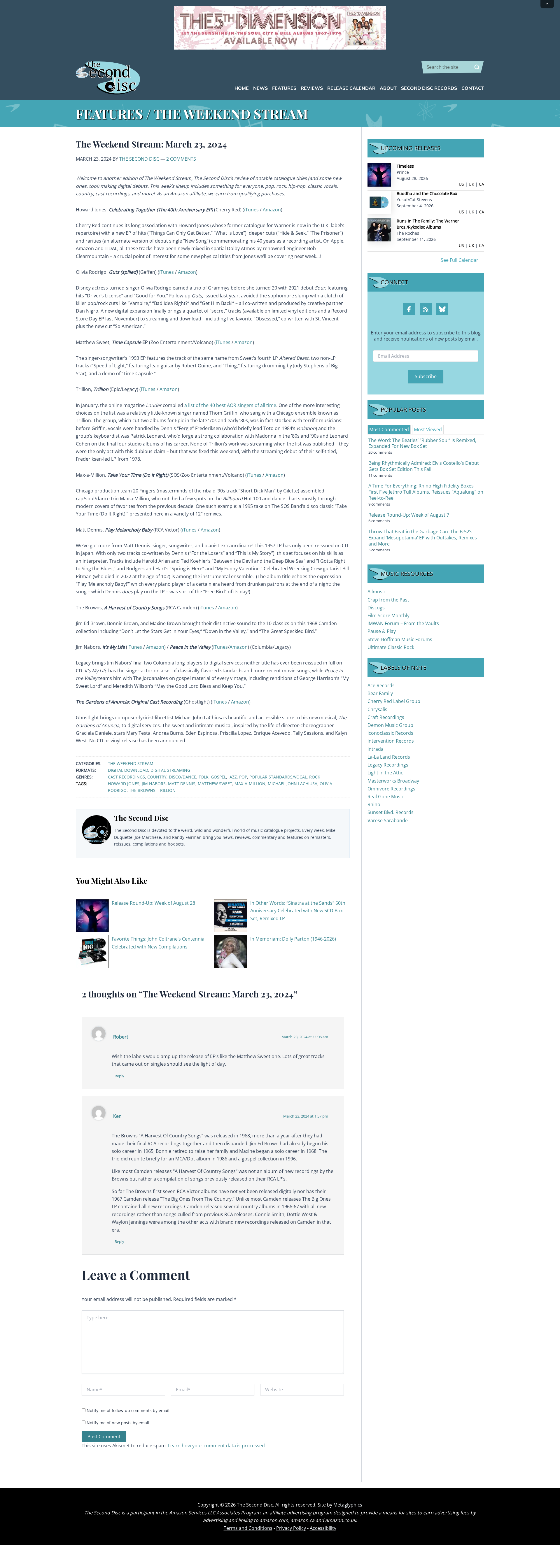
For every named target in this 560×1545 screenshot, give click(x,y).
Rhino (374, 804)
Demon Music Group (390, 725)
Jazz (232, 777)
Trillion (167, 790)
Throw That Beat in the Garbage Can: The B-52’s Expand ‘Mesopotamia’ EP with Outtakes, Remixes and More (422, 537)
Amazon (272, 209)
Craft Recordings (386, 717)
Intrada (376, 749)
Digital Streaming (170, 770)
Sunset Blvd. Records (391, 812)
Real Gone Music (386, 796)
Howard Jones (123, 783)
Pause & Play (382, 631)
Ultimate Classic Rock (391, 647)
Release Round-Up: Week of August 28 (153, 903)
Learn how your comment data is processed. (217, 1445)
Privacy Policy (291, 1528)
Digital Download (128, 770)
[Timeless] (379, 174)
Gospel (218, 777)
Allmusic (377, 591)
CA (481, 184)
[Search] (477, 67)
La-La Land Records (389, 757)
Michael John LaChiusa (292, 783)
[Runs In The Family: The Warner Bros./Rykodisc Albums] (379, 229)
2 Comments (181, 159)
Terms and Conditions (248, 1528)
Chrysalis (377, 709)
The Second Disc (139, 159)
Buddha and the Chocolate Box (427, 193)
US (461, 184)
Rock (314, 777)
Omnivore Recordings (391, 788)
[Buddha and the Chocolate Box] (379, 202)
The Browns (142, 790)
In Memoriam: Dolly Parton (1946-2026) (293, 939)
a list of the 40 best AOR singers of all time (230, 405)
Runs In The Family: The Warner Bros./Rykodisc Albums (428, 224)
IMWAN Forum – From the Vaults (403, 623)
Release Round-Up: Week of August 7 (408, 515)
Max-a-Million (250, 783)
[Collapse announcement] (547, 4)
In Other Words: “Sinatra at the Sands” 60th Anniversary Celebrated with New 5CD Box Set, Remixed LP (297, 911)
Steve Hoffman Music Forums (400, 639)
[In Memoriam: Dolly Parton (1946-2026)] (230, 951)
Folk (204, 777)
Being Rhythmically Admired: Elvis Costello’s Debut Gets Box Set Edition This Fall (423, 466)
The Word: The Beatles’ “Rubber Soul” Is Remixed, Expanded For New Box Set (422, 443)
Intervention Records (391, 741)
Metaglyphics (347, 1505)
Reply (119, 1075)
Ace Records (381, 685)
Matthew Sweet (215, 783)
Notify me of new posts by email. (118, 1422)
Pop (243, 777)
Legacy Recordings (388, 765)
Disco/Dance (182, 777)
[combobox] (453, 67)
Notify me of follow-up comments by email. (129, 1410)
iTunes (251, 209)
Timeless (405, 166)
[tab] (389, 429)
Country (157, 777)
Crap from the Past (388, 600)
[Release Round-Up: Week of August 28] (92, 915)
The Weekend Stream (130, 763)
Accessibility (323, 1528)
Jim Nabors (154, 783)
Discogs (376, 607)
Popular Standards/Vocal (278, 777)
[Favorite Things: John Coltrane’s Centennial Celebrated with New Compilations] (92, 951)
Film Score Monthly (389, 615)
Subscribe (426, 376)
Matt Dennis (181, 783)
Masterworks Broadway (393, 781)
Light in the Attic (385, 772)
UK (471, 184)
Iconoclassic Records (390, 733)
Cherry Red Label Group (394, 701)
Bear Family (380, 693)
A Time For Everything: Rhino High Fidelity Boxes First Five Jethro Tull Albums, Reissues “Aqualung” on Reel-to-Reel (425, 492)
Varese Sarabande (388, 820)
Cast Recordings (126, 777)
